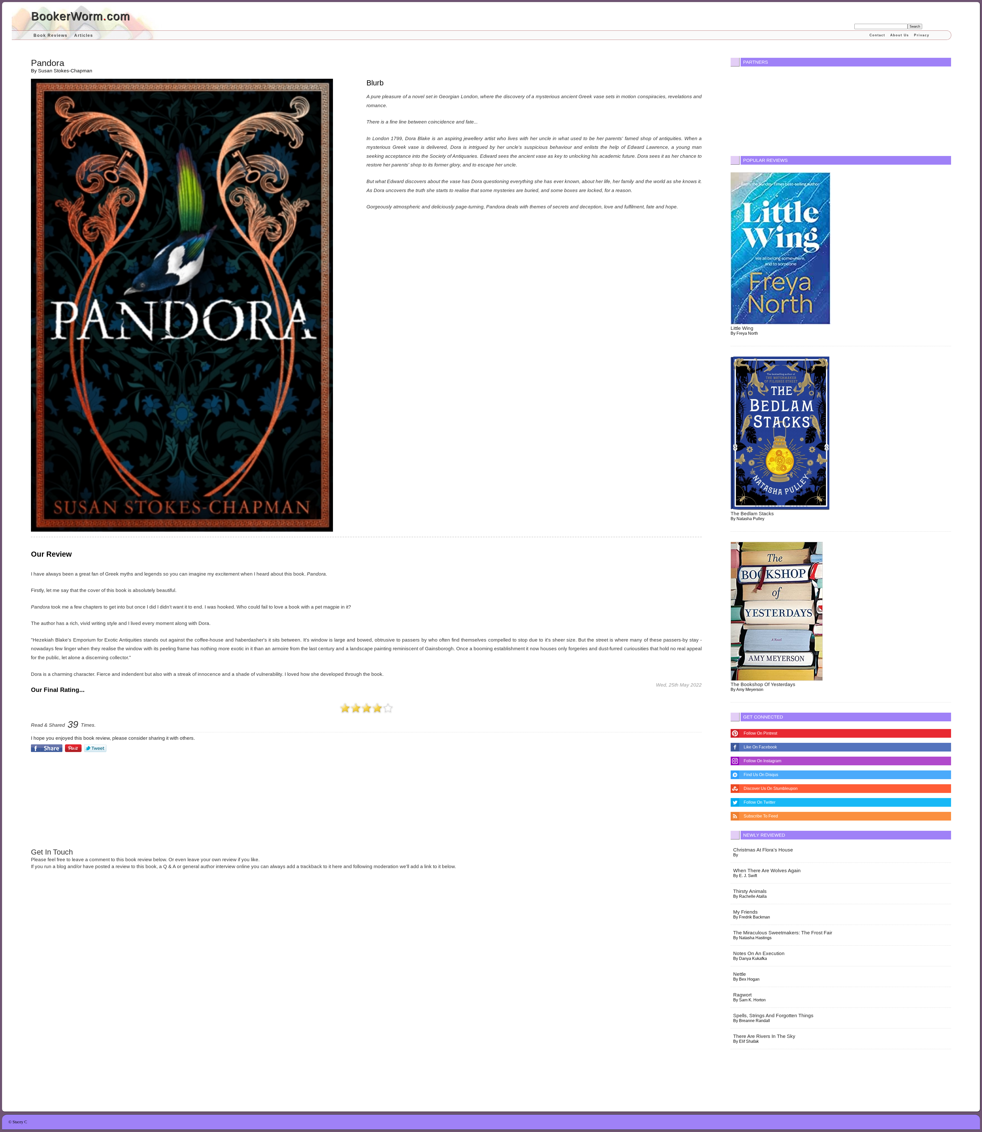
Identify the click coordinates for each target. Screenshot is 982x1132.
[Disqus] (366, 944)
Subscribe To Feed (761, 816)
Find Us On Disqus (761, 774)
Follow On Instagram (762, 761)
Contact (877, 35)
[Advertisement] (366, 799)
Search (915, 26)
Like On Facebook (760, 747)
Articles (83, 35)
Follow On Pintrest (760, 733)
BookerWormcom (80, 16)
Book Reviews (51, 35)
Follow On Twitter (759, 802)
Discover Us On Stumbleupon (771, 788)
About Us (899, 35)
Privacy (921, 35)
